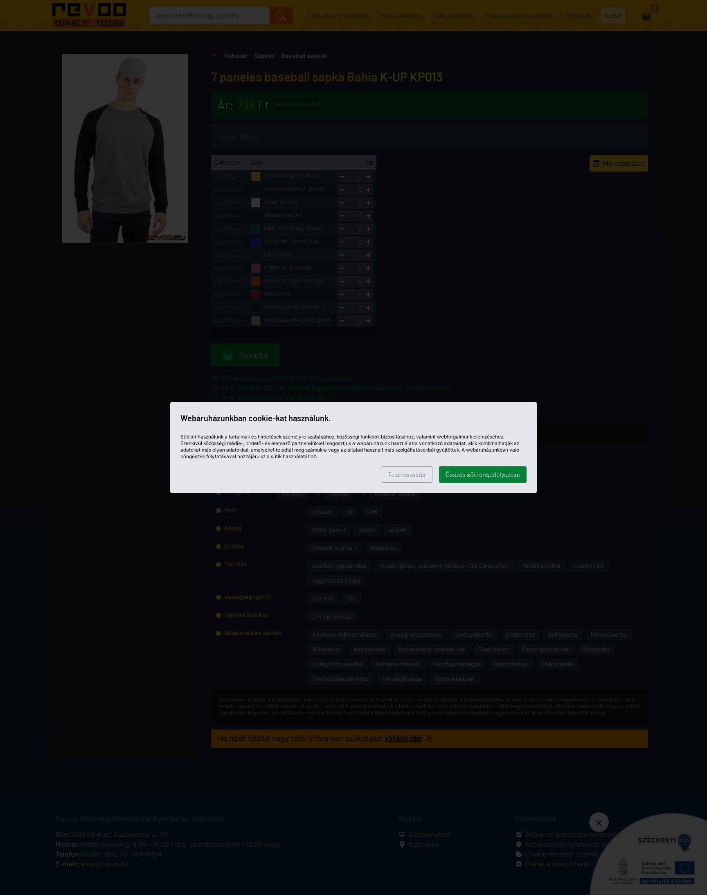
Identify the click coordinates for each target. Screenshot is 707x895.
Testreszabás (407, 474)
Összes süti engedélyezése (483, 474)
